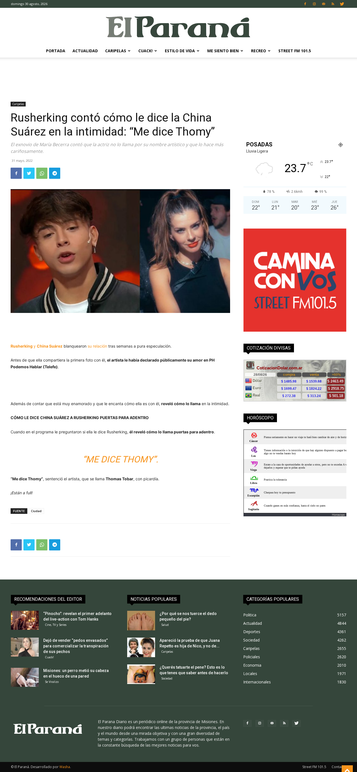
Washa (64, 766)
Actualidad (85, 50)
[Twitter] (342, 4)
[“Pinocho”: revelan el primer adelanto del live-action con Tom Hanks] (25, 620)
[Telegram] (54, 173)
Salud (165, 625)
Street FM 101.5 (294, 50)
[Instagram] (314, 4)
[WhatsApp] (41, 173)
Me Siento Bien (223, 50)
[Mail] (323, 4)
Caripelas (115, 50)
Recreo (258, 50)
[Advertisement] (178, 76)
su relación (97, 346)
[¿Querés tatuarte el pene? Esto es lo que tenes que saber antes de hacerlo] (141, 674)
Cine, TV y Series (55, 625)
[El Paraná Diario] (178, 26)
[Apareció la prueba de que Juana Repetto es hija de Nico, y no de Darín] (141, 647)
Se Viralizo (52, 682)
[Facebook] (305, 4)
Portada (55, 50)
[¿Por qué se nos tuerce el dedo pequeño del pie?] (141, 620)
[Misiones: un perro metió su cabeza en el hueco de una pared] (25, 677)
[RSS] (333, 4)
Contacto (339, 766)
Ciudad (36, 511)
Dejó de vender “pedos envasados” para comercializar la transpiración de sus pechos (75, 646)
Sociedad (166, 678)
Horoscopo (338, 515)
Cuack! (145, 50)
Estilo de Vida (180, 50)
